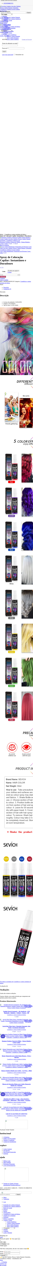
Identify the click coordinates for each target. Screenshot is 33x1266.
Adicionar (3, 276)
